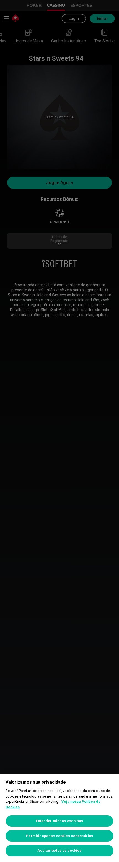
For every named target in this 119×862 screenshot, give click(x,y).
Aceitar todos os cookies (59, 850)
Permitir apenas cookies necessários (59, 836)
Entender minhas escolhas (59, 821)
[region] (59, 818)
